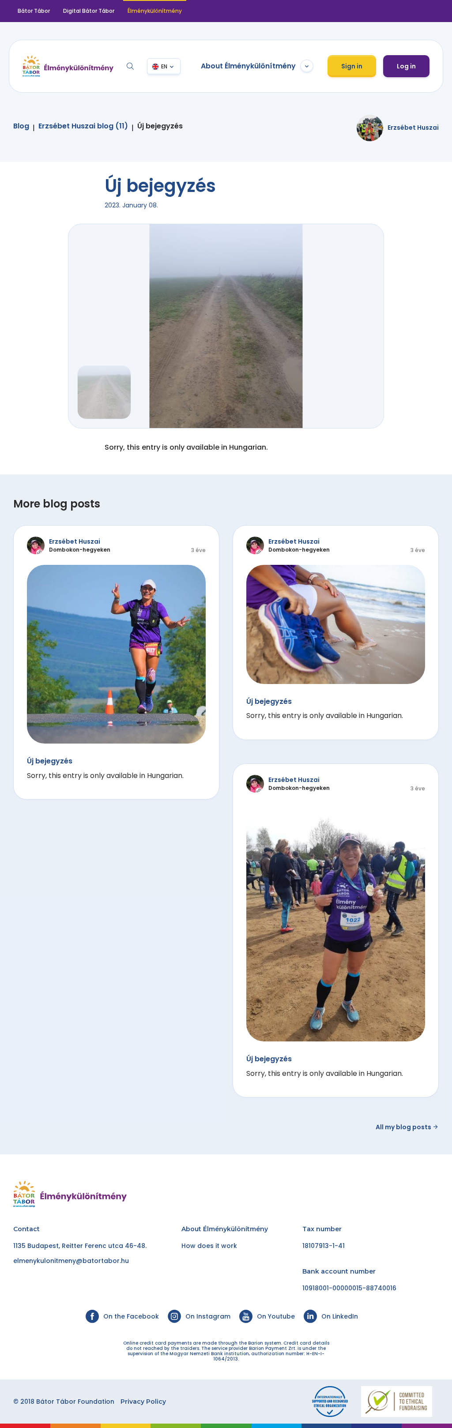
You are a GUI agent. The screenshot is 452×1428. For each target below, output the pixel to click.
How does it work (209, 1246)
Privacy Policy (143, 1401)
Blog (21, 126)
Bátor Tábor (34, 11)
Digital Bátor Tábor (88, 11)
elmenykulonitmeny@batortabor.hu (71, 1260)
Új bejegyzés (160, 126)
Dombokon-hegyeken (79, 549)
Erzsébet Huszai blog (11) (83, 126)
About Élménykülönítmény (248, 66)
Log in (406, 66)
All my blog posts (404, 1127)
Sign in (351, 66)
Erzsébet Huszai (413, 127)
